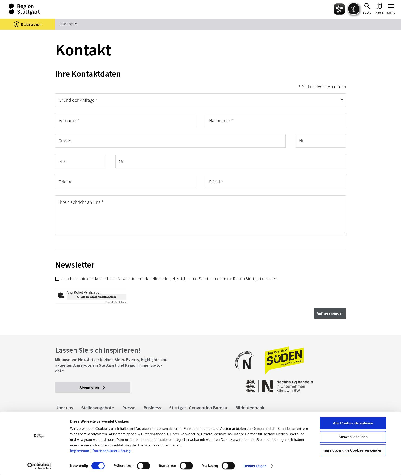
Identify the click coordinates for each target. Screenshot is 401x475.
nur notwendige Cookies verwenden (353, 450)
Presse (128, 407)
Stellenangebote (97, 407)
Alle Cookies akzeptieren (353, 423)
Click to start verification (96, 297)
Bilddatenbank (249, 407)
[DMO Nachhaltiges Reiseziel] (247, 373)
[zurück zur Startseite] (25, 9)
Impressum (79, 451)
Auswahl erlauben (353, 437)
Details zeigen (254, 466)
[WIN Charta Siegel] (313, 383)
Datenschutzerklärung (111, 451)
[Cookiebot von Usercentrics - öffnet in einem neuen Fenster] (39, 465)
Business (152, 407)
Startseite (69, 23)
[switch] (143, 465)
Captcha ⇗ (115, 302)
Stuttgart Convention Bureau (198, 407)
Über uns (64, 407)
